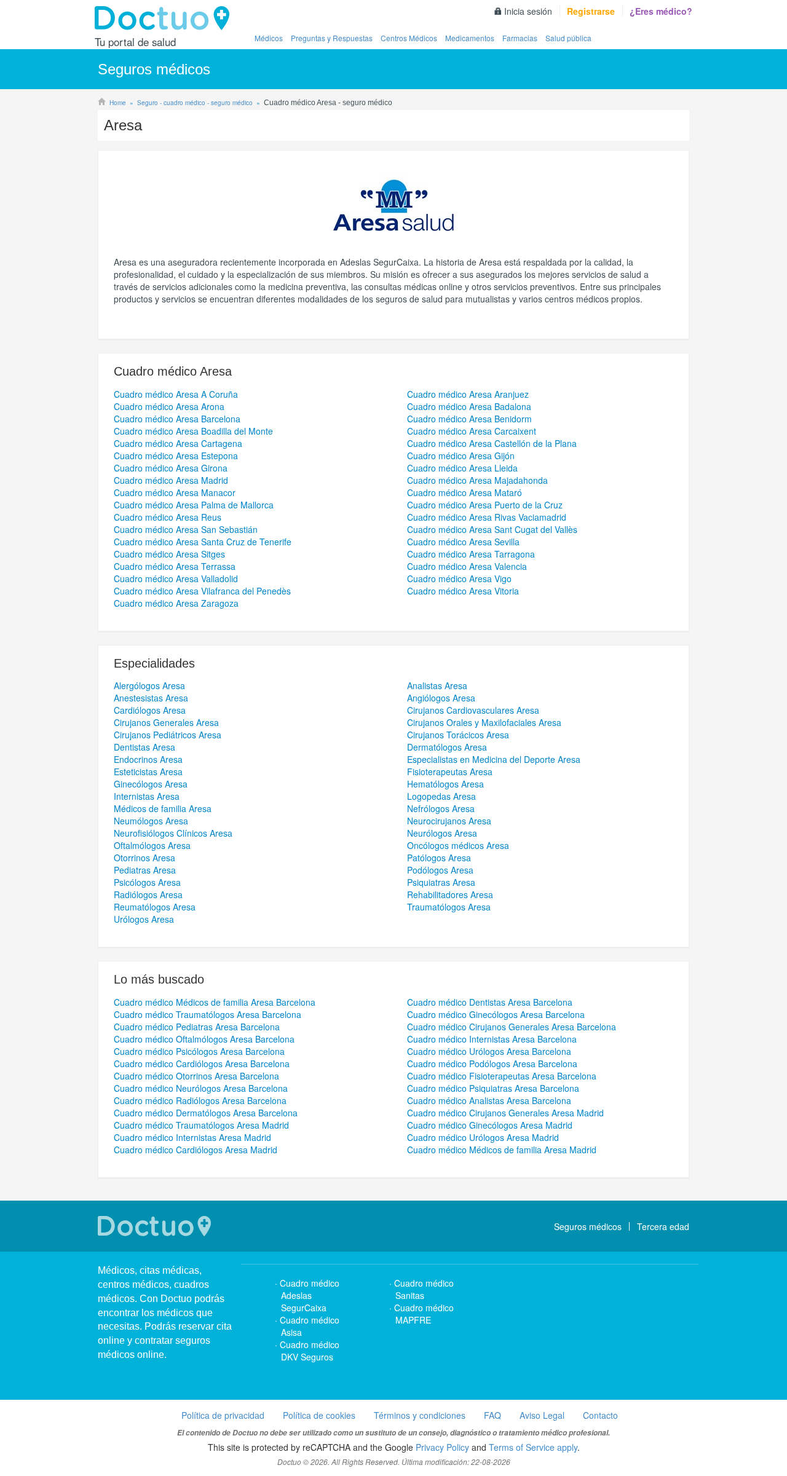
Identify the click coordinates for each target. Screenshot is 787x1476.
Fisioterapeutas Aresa (449, 771)
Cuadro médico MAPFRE (424, 1313)
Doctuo (165, 18)
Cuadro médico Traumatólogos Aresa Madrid (201, 1125)
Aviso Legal (542, 1415)
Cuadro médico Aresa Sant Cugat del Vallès (492, 529)
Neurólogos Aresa (442, 833)
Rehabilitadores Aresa (450, 894)
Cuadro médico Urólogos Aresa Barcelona (489, 1051)
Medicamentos (469, 38)
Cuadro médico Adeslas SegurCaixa (309, 1295)
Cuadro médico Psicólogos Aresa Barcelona (199, 1051)
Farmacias (519, 38)
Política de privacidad (222, 1415)
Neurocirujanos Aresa (449, 821)
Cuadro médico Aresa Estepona (176, 455)
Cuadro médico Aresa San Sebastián (186, 529)
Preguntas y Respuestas (332, 38)
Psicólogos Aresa (147, 882)
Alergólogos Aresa (149, 685)
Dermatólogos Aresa (447, 747)
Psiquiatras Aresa (441, 882)
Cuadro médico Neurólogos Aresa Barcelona (201, 1088)
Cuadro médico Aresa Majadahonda (477, 480)
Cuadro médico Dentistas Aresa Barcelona (489, 1002)
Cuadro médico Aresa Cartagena (178, 443)
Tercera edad (663, 1226)
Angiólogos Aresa (441, 698)
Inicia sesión (528, 11)
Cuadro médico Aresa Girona (170, 468)
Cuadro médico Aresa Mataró (464, 492)
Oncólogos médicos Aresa (458, 845)
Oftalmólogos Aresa (152, 845)
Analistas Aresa (437, 685)
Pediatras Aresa (145, 870)
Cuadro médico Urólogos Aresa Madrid (483, 1137)
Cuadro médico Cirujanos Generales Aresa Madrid (505, 1113)
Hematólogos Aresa (445, 784)
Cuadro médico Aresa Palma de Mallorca (194, 505)
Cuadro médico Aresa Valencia (467, 566)
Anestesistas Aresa (151, 698)
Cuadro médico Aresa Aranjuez (468, 394)
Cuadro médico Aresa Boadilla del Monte (193, 431)
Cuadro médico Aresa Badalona (469, 406)
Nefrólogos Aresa (441, 808)
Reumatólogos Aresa (155, 907)
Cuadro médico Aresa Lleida (462, 468)
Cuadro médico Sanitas (424, 1289)
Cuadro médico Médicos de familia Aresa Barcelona (214, 1002)
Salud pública (568, 38)
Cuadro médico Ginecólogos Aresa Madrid (489, 1125)
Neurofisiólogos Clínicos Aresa (173, 833)
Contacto (600, 1415)
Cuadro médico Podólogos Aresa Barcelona (492, 1063)
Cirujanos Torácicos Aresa (458, 734)
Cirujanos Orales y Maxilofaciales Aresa (484, 722)
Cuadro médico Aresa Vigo (459, 578)
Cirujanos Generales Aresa (166, 722)
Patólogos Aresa (439, 857)
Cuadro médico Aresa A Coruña (176, 394)
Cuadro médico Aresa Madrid (171, 480)
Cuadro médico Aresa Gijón (461, 455)
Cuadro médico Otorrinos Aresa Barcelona (196, 1076)
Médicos (269, 38)
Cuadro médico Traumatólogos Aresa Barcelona (207, 1014)
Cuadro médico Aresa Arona (169, 406)
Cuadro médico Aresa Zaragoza (176, 603)
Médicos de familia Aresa (163, 808)
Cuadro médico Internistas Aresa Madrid (192, 1137)
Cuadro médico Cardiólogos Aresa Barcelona (202, 1063)
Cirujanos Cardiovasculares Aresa (473, 710)
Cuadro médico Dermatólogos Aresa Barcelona (206, 1113)
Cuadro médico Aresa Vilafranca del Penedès (202, 591)
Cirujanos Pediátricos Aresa (167, 734)
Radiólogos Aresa (148, 894)
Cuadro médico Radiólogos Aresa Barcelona (200, 1100)
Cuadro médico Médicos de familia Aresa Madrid (501, 1149)
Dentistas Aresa (144, 747)
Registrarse (591, 11)
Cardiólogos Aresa (150, 710)
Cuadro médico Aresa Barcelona (177, 418)
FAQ (492, 1415)
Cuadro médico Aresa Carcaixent (471, 431)
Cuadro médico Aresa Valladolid (176, 578)
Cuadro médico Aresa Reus (167, 517)
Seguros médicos (588, 1226)
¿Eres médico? (661, 11)
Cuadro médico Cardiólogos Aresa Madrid (195, 1149)
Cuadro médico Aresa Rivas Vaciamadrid (486, 517)
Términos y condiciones (419, 1415)
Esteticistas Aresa (148, 771)
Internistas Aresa (147, 796)
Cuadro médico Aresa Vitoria (463, 591)
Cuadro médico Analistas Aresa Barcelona (489, 1100)
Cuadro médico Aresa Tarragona (471, 554)
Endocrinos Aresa (148, 759)
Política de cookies (319, 1415)
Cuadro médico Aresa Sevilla (463, 541)
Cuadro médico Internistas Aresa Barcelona (492, 1039)
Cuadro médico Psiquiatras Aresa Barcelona (493, 1088)
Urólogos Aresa (144, 919)
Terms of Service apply (533, 1447)
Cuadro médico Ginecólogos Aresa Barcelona (496, 1014)
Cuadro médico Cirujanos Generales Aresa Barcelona (511, 1026)
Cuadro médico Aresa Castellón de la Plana (492, 443)
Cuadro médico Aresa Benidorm (469, 418)
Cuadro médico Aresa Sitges (169, 554)
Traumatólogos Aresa (449, 907)
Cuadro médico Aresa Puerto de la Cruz (485, 505)
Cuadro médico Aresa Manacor (174, 492)
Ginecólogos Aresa (151, 784)
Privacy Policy (442, 1447)
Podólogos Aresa (440, 870)
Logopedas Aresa (441, 796)
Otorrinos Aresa (144, 857)
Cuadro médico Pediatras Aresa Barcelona (197, 1026)
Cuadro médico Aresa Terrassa (174, 566)
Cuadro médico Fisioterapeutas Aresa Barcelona (501, 1076)
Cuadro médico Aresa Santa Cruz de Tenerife (202, 541)
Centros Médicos (409, 38)
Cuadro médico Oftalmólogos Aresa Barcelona (204, 1039)
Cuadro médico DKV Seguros (309, 1350)
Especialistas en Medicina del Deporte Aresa (493, 759)
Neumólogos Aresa (151, 821)
